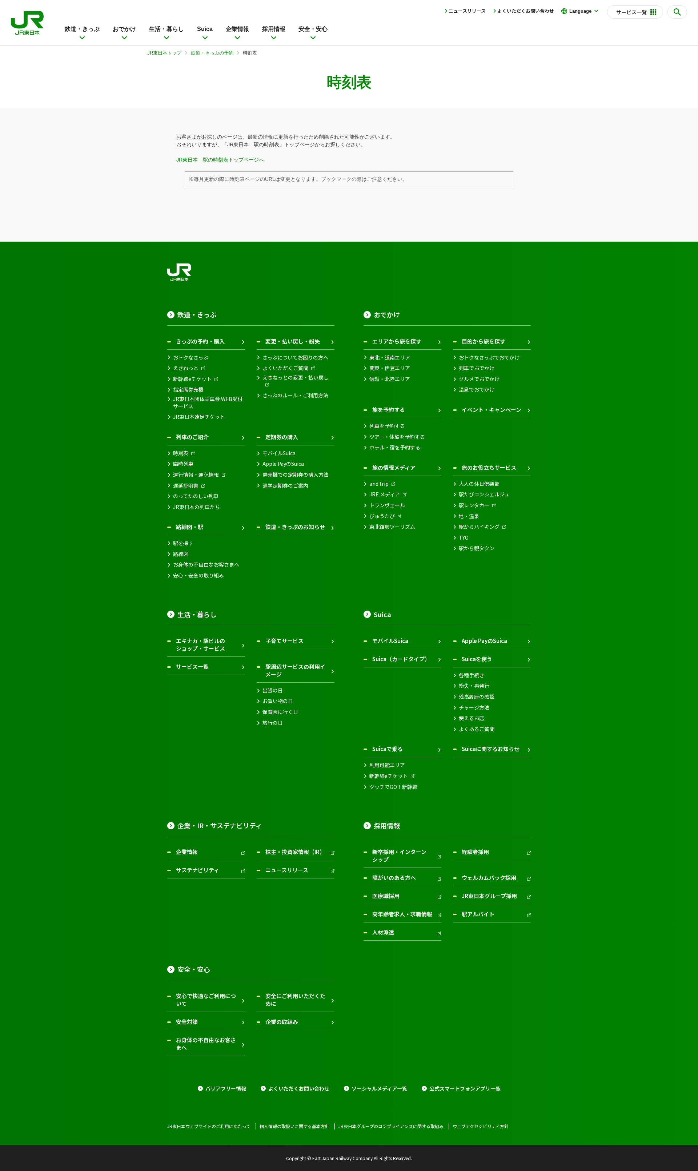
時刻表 (180, 453)
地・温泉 (469, 516)
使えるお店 (471, 718)
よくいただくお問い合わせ (525, 10)
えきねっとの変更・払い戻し (295, 377)
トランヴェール (387, 505)
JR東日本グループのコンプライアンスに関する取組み (391, 1126)
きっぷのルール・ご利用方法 (295, 395)
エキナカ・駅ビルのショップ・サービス (200, 644)
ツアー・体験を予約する (397, 436)
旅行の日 (272, 722)
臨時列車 (183, 463)
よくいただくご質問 (285, 368)
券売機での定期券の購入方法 (295, 474)
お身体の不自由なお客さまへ (206, 564)
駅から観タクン (476, 548)
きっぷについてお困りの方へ (295, 357)
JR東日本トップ (164, 53)
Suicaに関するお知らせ (491, 749)
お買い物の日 (277, 701)
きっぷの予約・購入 (200, 341)
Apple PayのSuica (283, 463)
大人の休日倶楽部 (479, 483)
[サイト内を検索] (677, 12)
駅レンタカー (474, 505)
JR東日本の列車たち (196, 507)
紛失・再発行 (474, 685)
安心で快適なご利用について (206, 999)
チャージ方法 (474, 707)
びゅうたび (382, 516)
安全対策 (187, 1021)
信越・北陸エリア (389, 379)
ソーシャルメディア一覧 (379, 1088)
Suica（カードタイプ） (401, 659)
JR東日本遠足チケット (199, 416)
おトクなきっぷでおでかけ (489, 357)
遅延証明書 (185, 485)
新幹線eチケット (192, 379)
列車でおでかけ (476, 368)
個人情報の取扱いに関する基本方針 (294, 1126)
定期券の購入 (281, 437)
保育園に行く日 (280, 711)
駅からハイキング (479, 526)
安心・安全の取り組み (198, 575)
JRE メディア (384, 494)
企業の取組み (281, 1021)
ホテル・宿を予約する (394, 447)
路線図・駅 (189, 527)
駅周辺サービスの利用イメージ (295, 670)
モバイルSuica (279, 453)
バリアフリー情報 (225, 1088)
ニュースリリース (467, 10)
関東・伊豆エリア (389, 368)
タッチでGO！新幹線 (393, 786)
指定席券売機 (188, 389)
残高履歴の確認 (476, 696)
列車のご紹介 (192, 437)
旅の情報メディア (394, 467)
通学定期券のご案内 (285, 485)
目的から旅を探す (483, 341)
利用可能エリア (387, 765)
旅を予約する (388, 409)
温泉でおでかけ (476, 389)
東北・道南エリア (389, 357)
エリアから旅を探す (396, 341)
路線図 (180, 554)
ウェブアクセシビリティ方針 (481, 1126)
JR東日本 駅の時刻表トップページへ (220, 160)
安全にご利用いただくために (295, 999)
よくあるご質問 (476, 729)
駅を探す (183, 543)
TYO (464, 537)
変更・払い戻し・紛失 (292, 341)
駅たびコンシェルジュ (484, 494)
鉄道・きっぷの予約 (212, 53)
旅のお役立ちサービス (489, 467)
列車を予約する (387, 425)
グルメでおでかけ (479, 379)
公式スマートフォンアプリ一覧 (465, 1088)
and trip (379, 483)
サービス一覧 (192, 666)
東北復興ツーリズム (392, 526)
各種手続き (471, 675)
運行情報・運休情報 (196, 474)
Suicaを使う (477, 659)
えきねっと (185, 368)
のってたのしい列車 (195, 496)
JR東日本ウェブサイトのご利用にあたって (208, 1126)
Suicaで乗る (387, 749)
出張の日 (272, 690)
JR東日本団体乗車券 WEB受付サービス (207, 403)
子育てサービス (284, 640)
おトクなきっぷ (190, 357)
